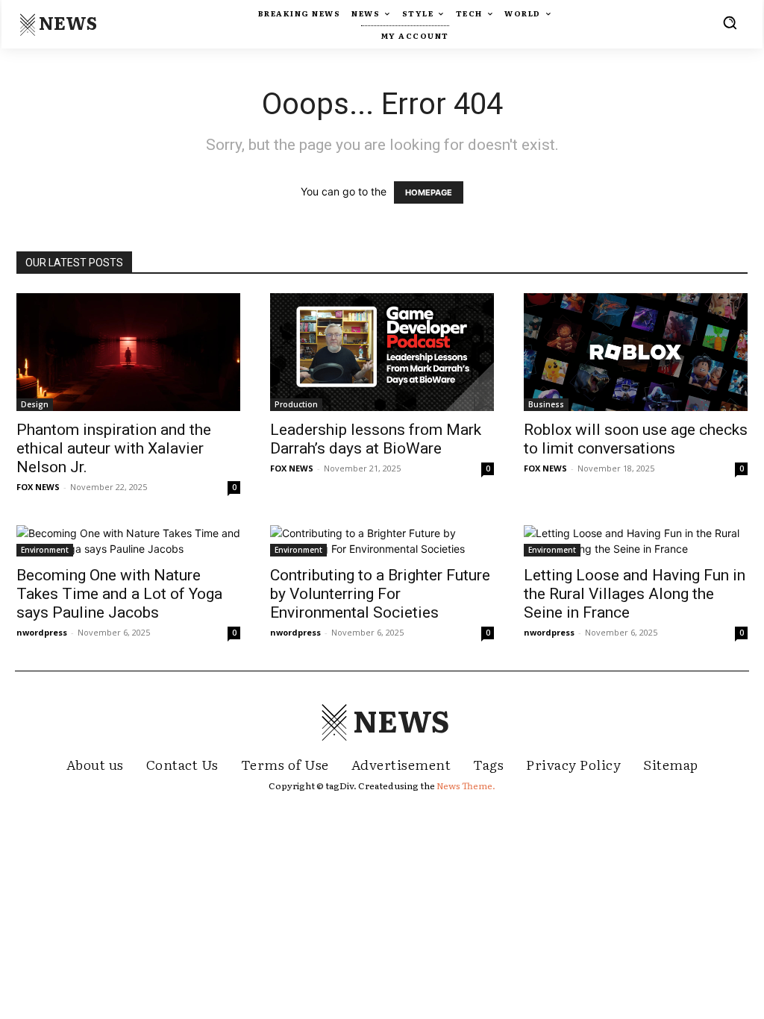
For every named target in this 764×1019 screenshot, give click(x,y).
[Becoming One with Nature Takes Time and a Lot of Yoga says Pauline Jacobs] (128, 540)
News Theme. (465, 785)
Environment (45, 550)
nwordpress (41, 632)
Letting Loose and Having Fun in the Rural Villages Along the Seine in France (634, 593)
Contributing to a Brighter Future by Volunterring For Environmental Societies (380, 593)
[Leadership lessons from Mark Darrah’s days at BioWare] (382, 352)
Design (34, 404)
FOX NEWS (38, 486)
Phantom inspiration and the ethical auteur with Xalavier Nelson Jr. (113, 448)
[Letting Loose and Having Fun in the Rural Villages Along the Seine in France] (636, 540)
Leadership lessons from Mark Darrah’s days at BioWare (375, 439)
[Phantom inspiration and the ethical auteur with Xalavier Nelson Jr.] (128, 352)
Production (296, 404)
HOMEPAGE (428, 192)
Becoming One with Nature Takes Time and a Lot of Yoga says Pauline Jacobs (119, 593)
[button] (730, 22)
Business (546, 404)
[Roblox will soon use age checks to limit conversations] (636, 352)
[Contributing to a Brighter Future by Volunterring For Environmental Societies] (382, 540)
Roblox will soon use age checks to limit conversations (636, 439)
